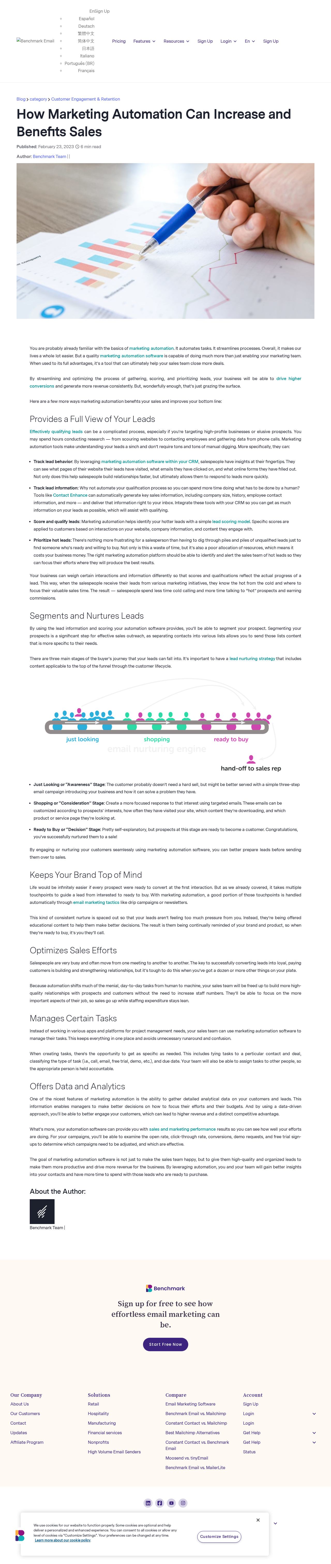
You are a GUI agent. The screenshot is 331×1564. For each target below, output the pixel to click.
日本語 (88, 48)
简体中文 (86, 41)
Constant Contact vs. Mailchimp (196, 1423)
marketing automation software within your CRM (149, 461)
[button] (314, 1413)
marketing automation (151, 348)
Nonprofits (98, 1442)
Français (86, 70)
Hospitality (98, 1413)
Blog (22, 99)
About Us (19, 1404)
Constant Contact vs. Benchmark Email (197, 1445)
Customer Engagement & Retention (85, 99)
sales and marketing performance (182, 1129)
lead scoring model (231, 521)
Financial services (105, 1432)
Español (86, 18)
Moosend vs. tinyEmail (187, 1458)
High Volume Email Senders (114, 1451)
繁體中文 (86, 33)
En (91, 11)
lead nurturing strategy (252, 658)
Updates (18, 1432)
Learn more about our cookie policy (63, 1540)
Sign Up (102, 11)
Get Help (251, 1432)
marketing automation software (131, 355)
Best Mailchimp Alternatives (193, 1432)
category (38, 99)
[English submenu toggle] (275, 1523)
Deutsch (86, 26)
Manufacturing (102, 1423)
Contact (18, 1423)
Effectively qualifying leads (56, 431)
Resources (174, 41)
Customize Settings (219, 1536)
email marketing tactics (96, 902)
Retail (93, 1404)
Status (249, 1451)
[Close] (258, 1520)
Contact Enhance (70, 495)
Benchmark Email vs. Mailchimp (196, 1413)
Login (226, 41)
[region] (145, 1534)
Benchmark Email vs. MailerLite (195, 1467)
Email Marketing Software (190, 1404)
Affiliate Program (26, 1442)
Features (141, 41)
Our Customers (25, 1413)
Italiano (87, 56)
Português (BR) (79, 63)
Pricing (119, 41)
